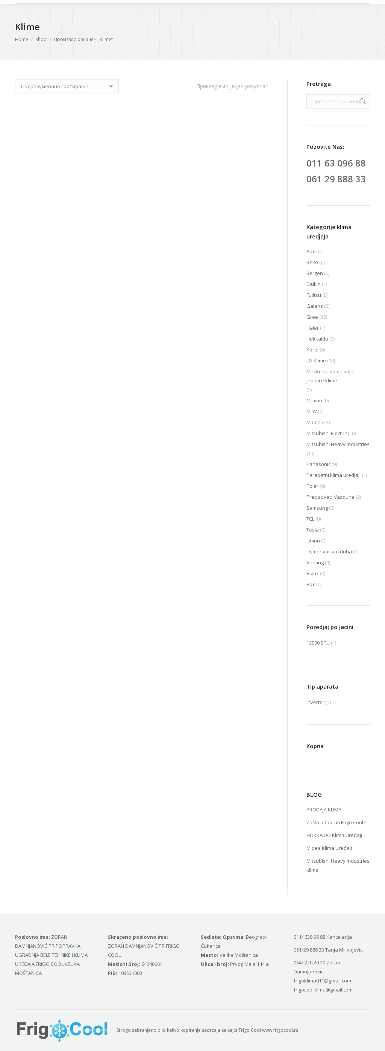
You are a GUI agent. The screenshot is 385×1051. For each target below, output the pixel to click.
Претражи (362, 101)
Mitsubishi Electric (326, 433)
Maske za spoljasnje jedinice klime (329, 376)
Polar (312, 486)
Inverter (315, 702)
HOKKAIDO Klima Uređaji (334, 835)
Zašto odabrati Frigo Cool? (335, 822)
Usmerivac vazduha (329, 551)
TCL (310, 518)
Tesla (312, 529)
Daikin (313, 284)
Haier (312, 327)
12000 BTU (318, 642)
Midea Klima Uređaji (329, 848)
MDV (311, 411)
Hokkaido (317, 338)
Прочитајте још (74, 182)
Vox (310, 584)
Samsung (317, 507)
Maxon (314, 400)
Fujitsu (313, 295)
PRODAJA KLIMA (323, 809)
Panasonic (318, 464)
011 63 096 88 (336, 163)
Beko (312, 262)
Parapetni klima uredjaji (333, 475)
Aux (310, 251)
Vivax (312, 573)
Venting (315, 562)
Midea (313, 422)
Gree (312, 316)
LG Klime (316, 360)
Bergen (314, 273)
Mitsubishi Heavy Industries (338, 444)
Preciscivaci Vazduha (330, 496)
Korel (312, 349)
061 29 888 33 (336, 179)
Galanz (314, 305)
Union (313, 540)
